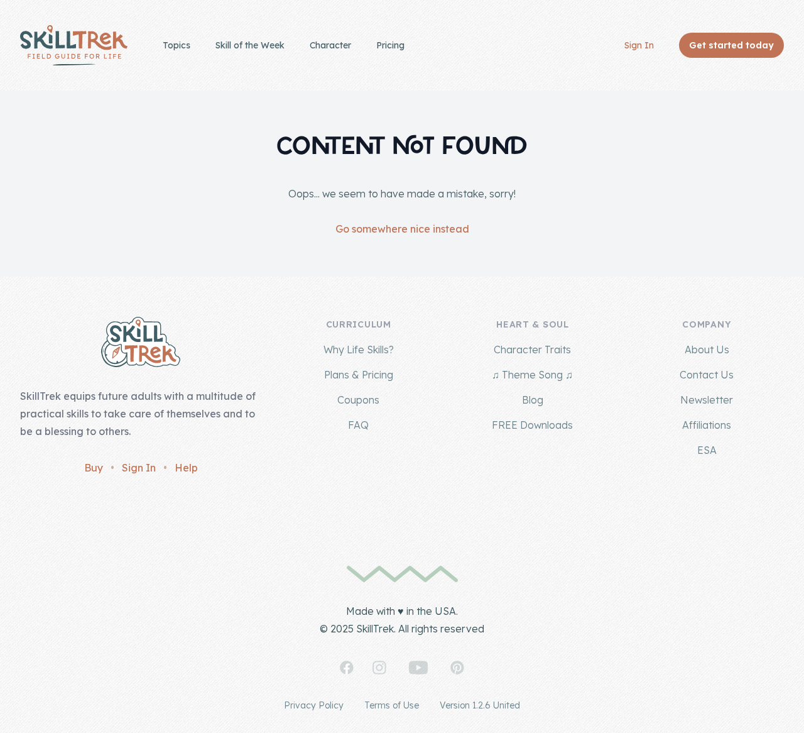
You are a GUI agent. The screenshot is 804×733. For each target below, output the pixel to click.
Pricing (390, 45)
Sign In (639, 45)
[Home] (74, 45)
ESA (707, 450)
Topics (176, 45)
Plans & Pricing (358, 374)
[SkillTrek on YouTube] (418, 668)
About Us (707, 349)
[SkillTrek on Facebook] (347, 668)
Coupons (358, 400)
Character (330, 45)
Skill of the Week (250, 45)
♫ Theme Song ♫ (532, 374)
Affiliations (706, 425)
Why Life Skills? (358, 349)
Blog (532, 400)
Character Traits (532, 349)
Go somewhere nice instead (402, 229)
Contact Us (707, 374)
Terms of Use (391, 705)
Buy (93, 467)
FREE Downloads (532, 425)
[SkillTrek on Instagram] (379, 668)
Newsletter (706, 400)
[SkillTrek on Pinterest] (457, 668)
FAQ (358, 425)
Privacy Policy (314, 705)
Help (186, 467)
